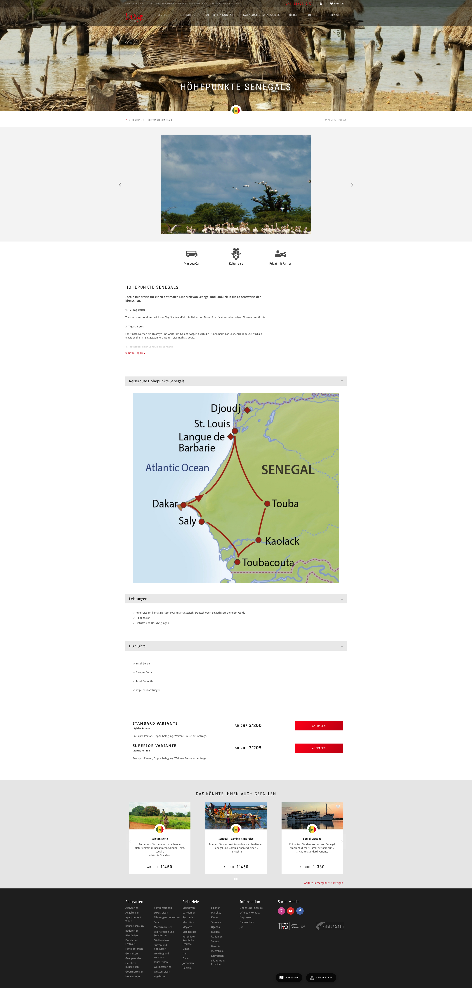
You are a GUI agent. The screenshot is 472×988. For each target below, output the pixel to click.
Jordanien (188, 963)
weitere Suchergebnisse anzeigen (323, 882)
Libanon (215, 907)
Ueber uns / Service (324, 15)
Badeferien (131, 930)
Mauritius (188, 922)
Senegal (215, 941)
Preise (293, 15)
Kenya (214, 917)
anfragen (319, 725)
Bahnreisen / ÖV (134, 925)
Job (241, 927)
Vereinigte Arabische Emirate (189, 940)
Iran (185, 953)
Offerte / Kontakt (221, 15)
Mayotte (187, 927)
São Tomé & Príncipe (218, 962)
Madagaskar (189, 931)
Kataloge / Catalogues (261, 15)
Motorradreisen (163, 927)
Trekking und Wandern (161, 955)
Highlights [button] (137, 646)
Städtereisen (161, 940)
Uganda (215, 927)
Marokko (216, 912)
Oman (186, 948)
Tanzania (216, 922)
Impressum (246, 917)
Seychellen (189, 917)
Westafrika (217, 950)
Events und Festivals (131, 942)
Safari (157, 922)
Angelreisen (132, 912)
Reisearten (187, 15)
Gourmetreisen (134, 971)
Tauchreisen (161, 962)
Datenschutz (247, 922)
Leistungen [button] (138, 599)
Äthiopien (217, 936)
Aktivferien (131, 907)
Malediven (189, 907)
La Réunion (189, 912)
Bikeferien (131, 935)
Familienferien (134, 948)
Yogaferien (160, 976)
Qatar (186, 958)
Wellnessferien (162, 966)
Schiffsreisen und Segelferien (164, 933)
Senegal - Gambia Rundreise (236, 838)
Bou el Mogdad (312, 838)
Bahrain (187, 967)
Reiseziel (160, 15)
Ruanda (215, 931)
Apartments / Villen (133, 919)
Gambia (215, 946)
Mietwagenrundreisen (164, 917)
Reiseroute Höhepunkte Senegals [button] (156, 381)
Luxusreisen (161, 912)
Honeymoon (132, 976)
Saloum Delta (160, 838)
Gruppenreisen (134, 958)
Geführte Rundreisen (132, 965)
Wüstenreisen (162, 971)
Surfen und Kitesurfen (160, 947)
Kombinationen (163, 907)
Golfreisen (131, 953)
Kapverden (217, 955)
